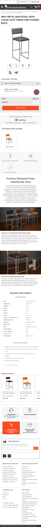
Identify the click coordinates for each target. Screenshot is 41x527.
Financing (25, 466)
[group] (9, 140)
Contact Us (6, 494)
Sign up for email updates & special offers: (15, 444)
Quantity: (5, 102)
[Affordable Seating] (15, 6)
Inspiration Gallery (27, 494)
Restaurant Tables (8, 470)
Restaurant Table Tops (9, 474)
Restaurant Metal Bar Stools (22, 11)
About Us (5, 492)
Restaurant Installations (29, 472)
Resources (25, 468)
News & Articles (26, 470)
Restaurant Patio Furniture (10, 478)
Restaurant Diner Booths (10, 479)
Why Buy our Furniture (28, 514)
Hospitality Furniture (9, 481)
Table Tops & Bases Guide (29, 503)
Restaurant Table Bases (9, 472)
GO (35, 448)
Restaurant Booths (8, 476)
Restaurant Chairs (8, 466)
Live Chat (23, 1)
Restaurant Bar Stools (10, 11)
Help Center (25, 492)
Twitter (9, 455)
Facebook (4, 455)
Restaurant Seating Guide (29, 502)
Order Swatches (27, 496)
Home (2, 11)
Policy (4, 498)
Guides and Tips (27, 474)
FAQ (4, 496)
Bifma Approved (27, 512)
